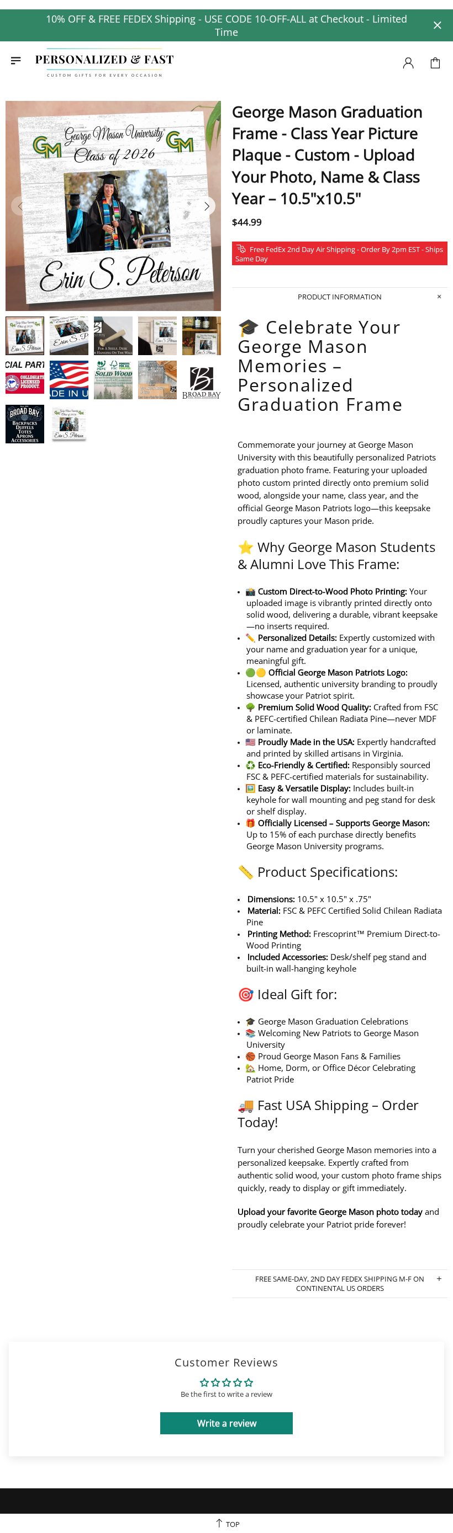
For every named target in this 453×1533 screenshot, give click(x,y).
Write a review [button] (226, 1423)
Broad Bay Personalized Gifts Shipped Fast (104, 63)
